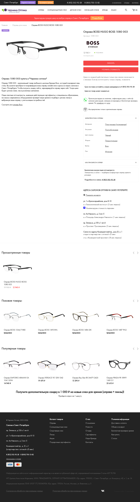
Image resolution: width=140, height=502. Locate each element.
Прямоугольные (111, 141)
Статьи (114, 438)
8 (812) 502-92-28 (74, 2)
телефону (100, 103)
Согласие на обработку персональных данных (24, 491)
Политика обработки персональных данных (70, 491)
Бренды (105, 10)
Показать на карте (93, 195)
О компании (116, 3)
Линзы (52, 434)
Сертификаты (91, 434)
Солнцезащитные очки (57, 10)
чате (108, 103)
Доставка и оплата (119, 423)
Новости (89, 427)
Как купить (115, 434)
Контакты (135, 3)
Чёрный (108, 135)
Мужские (108, 152)
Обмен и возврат (118, 427)
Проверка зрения (45, 2)
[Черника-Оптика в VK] (102, 491)
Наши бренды (91, 438)
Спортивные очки (56, 430)
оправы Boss (18, 104)
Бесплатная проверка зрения (122, 430)
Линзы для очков (91, 10)
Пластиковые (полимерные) (116, 124)
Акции (113, 10)
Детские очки (75, 10)
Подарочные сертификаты (60, 442)
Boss (107, 146)
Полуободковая (111, 130)
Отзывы (126, 3)
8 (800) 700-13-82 (92, 2)
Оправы (41, 10)
